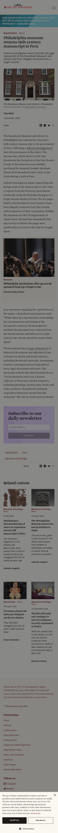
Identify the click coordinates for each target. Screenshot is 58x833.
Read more (35, 813)
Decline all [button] (41, 820)
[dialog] (29, 812)
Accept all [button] (14, 820)
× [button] (55, 795)
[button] (27, 829)
